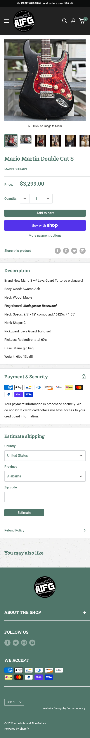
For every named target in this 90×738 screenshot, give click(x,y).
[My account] (73, 20)
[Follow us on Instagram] (24, 642)
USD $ (10, 702)
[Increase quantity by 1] (47, 198)
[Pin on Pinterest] (66, 250)
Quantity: (10, 199)
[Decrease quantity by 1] (24, 198)
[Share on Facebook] (58, 250)
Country (10, 446)
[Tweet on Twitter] (74, 250)
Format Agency (76, 708)
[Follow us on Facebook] (7, 642)
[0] (82, 21)
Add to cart (45, 213)
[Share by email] (83, 250)
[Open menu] (6, 21)
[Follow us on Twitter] (16, 642)
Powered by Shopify (16, 728)
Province (10, 467)
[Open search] (64, 20)
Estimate (24, 513)
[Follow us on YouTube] (32, 642)
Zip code (10, 487)
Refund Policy (14, 530)
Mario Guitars (15, 169)
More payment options (45, 236)
